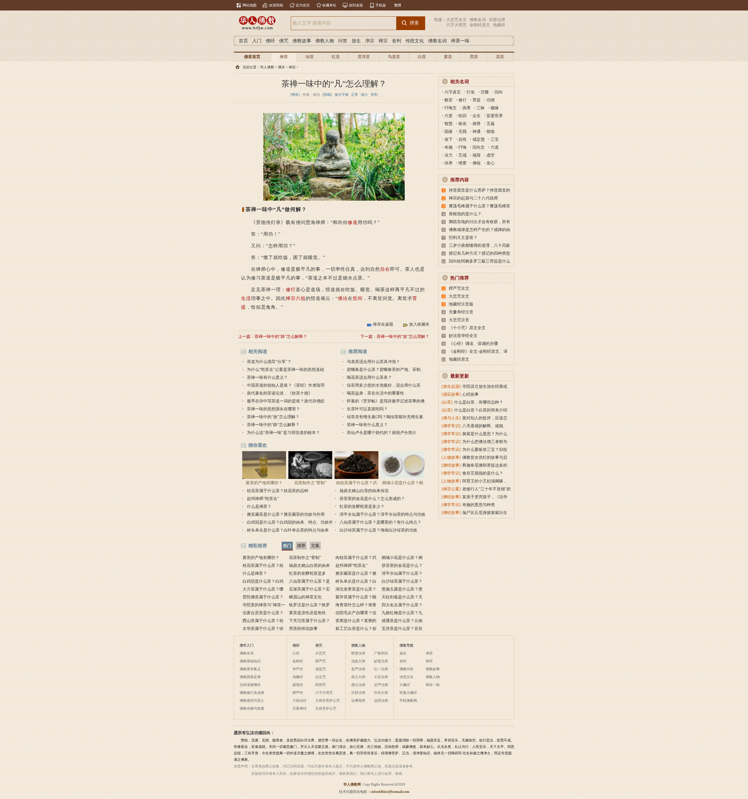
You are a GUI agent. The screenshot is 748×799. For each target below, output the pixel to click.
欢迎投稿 (276, 5)
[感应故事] (451, 394)
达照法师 (381, 701)
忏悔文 (450, 108)
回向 (499, 92)
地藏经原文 (459, 359)
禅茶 (284, 57)
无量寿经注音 (461, 312)
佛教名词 (478, 20)
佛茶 (281, 67)
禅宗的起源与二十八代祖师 (473, 198)
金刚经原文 (480, 25)
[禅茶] (295, 95)
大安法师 (381, 677)
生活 (246, 298)
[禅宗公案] (451, 489)
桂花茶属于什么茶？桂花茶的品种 (277, 491)
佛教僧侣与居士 (252, 701)
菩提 (476, 100)
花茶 (500, 57)
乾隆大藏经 (408, 693)
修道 (353, 222)
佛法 (343, 298)
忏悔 (462, 147)
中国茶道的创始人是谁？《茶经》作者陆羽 (286, 385)
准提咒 (320, 669)
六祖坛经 (299, 701)
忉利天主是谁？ (463, 237)
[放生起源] (451, 386)
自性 (462, 139)
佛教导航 (406, 645)
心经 (295, 653)
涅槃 (485, 92)
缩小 (364, 95)
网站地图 (250, 5)
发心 (490, 163)
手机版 (380, 5)
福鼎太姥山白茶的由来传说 (364, 491)
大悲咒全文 (456, 20)
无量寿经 (299, 708)
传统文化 (414, 40)
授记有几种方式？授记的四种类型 (479, 253)
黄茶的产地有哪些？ (264, 483)
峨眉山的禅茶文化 (305, 597)
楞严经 (297, 693)
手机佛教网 (408, 701)
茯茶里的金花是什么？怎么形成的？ (372, 498)
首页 (243, 40)
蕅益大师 (358, 661)
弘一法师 (381, 669)
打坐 (471, 92)
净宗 (369, 40)
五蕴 (490, 123)
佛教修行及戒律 (252, 693)
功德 (490, 100)
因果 (467, 108)
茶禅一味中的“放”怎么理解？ (403, 336)
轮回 (462, 116)
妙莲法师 (381, 661)
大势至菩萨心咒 (327, 701)
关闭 (374, 95)
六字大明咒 (456, 25)
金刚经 (297, 661)
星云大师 (358, 677)
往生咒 (320, 677)
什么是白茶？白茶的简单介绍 (480, 410)
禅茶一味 (460, 40)
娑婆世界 (494, 116)
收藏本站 (329, 5)
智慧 (448, 123)
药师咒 (320, 685)
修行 (291, 289)
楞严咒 (320, 661)
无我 (462, 131)
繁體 (397, 5)
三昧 (481, 108)
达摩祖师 (358, 701)
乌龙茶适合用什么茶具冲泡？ (373, 361)
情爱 (462, 163)
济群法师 (497, 20)
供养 (448, 163)
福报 (476, 155)
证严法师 (381, 685)
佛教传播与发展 (252, 708)
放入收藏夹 (419, 324)
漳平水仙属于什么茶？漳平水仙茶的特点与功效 (382, 514)
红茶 (336, 57)
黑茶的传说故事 (303, 628)
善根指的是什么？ (465, 214)
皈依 (462, 123)
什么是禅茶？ (259, 506)
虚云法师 (358, 685)
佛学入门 (247, 645)
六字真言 (452, 92)
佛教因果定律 (250, 677)
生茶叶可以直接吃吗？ (367, 409)
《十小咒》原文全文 (467, 328)
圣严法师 (358, 669)
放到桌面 (356, 5)
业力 (448, 155)
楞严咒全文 (459, 288)
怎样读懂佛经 (250, 685)
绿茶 (310, 57)
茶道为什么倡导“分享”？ (269, 361)
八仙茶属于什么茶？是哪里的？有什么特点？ (380, 522)
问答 (342, 40)
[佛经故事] (451, 465)
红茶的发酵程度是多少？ (362, 506)
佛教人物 (324, 40)
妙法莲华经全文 (463, 336)
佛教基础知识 (250, 661)
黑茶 (474, 57)
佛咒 (283, 40)
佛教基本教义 (250, 669)
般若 (448, 100)
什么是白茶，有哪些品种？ (478, 402)
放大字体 (342, 95)
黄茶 (448, 57)
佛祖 (476, 163)
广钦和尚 (381, 653)
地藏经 (499, 25)
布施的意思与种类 (478, 505)
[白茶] (447, 402)
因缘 (448, 131)
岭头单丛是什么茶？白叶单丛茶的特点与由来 (288, 530)
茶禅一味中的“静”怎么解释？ (280, 336)
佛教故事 (301, 40)
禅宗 (383, 40)
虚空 (490, 155)
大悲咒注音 (459, 320)
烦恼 (490, 131)
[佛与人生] (451, 418)
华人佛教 (267, 67)
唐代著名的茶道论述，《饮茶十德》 (279, 393)
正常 (354, 95)
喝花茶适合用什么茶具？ (369, 377)
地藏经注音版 (461, 304)
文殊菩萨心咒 (325, 708)
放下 (448, 139)
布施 (448, 147)
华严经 (297, 669)
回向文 (478, 147)
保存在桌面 (383, 324)
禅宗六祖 (296, 298)
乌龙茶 (394, 57)
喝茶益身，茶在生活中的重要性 (375, 393)
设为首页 (303, 5)
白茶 (422, 57)
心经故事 (470, 394)
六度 (448, 116)
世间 (358, 298)
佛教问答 (406, 669)
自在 (385, 269)
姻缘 (495, 108)
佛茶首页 (252, 57)
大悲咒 (320, 653)
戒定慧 (478, 139)
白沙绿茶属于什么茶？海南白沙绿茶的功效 (378, 530)
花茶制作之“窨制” (310, 483)
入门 (257, 40)
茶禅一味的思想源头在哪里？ (273, 409)
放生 (356, 40)
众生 (476, 116)
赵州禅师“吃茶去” (263, 498)
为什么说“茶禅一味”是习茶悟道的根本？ (283, 432)
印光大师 (381, 693)
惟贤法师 (358, 653)
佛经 (270, 40)
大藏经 (404, 685)
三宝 (495, 139)
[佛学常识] (451, 426)
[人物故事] (451, 457)
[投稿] (327, 95)
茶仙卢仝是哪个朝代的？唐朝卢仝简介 (381, 432)
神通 (476, 131)
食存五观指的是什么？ (482, 473)
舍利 (396, 40)
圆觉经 (297, 685)
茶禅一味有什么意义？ (267, 377)
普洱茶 (364, 57)
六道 (495, 147)
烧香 (476, 123)
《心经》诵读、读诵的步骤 (473, 343)
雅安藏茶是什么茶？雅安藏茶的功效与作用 (286, 514)
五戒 (462, 155)
